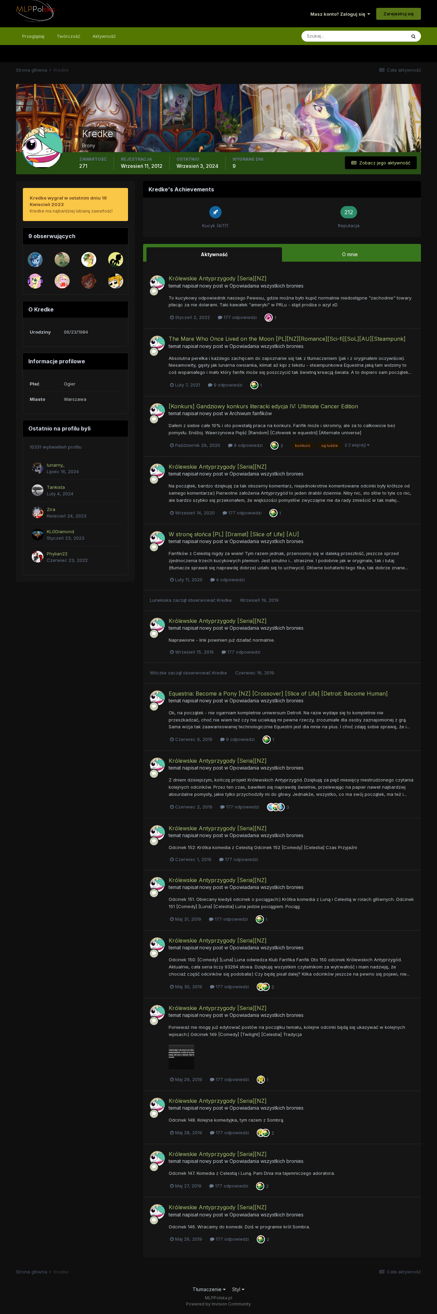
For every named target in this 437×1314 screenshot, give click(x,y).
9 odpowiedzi (227, 385)
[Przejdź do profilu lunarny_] (37, 468)
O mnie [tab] (350, 254)
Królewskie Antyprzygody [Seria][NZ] (218, 278)
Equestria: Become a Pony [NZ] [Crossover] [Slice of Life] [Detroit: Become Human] (278, 693)
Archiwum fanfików (250, 413)
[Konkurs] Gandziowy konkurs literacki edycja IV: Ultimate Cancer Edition (263, 406)
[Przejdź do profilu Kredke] (157, 282)
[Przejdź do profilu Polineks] (88, 259)
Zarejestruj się (398, 13)
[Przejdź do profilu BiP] (88, 281)
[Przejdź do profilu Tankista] (37, 490)
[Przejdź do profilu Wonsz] (62, 259)
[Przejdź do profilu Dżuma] (115, 281)
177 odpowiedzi (239, 317)
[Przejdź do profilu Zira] (37, 512)
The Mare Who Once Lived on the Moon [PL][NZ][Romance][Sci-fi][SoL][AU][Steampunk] (287, 338)
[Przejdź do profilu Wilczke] (35, 259)
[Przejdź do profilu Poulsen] (115, 259)
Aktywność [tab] (214, 254)
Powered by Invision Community (218, 1303)
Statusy (389, 36)
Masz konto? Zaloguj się (338, 14)
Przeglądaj (33, 36)
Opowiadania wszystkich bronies (266, 286)
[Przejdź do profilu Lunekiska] (62, 281)
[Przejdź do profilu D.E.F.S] (35, 281)
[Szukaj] (413, 36)
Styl (237, 1289)
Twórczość (68, 36)
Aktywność (104, 36)
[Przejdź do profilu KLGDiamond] (37, 534)
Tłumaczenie (208, 1289)
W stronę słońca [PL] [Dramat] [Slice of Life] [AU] (234, 534)
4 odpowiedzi (230, 579)
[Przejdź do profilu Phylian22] (37, 557)
